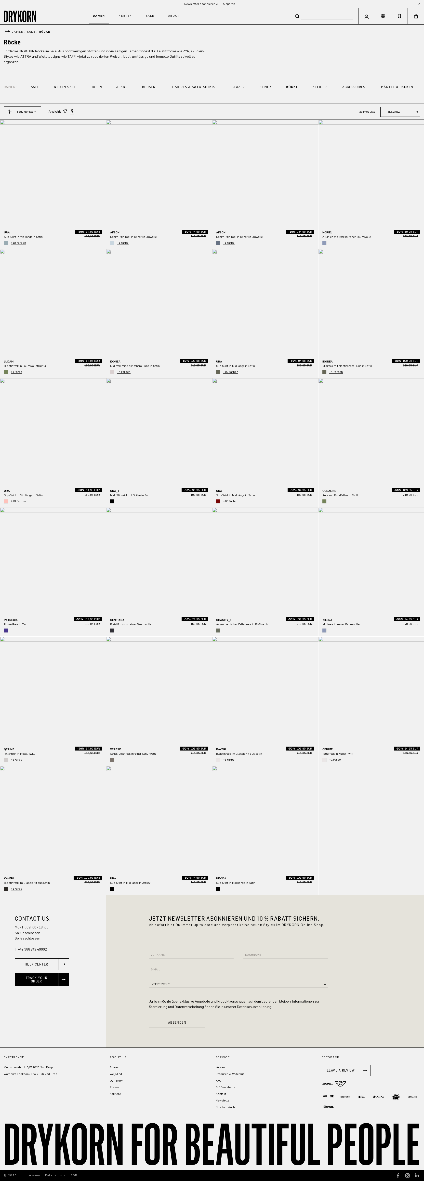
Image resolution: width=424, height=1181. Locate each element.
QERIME (9, 749)
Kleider (320, 87)
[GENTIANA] (159, 561)
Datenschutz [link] (55, 1175)
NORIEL (327, 232)
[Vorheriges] (3, 173)
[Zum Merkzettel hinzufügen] (100, 127)
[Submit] (297, 16)
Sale (35, 87)
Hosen (96, 87)
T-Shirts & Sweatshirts (193, 87)
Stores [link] (114, 1067)
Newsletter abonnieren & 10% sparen (210, 4)
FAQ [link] (218, 1080)
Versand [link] (221, 1067)
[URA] (53, 173)
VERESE (115, 749)
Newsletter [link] (223, 1100)
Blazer (238, 87)
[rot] (218, 501)
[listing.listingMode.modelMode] (72, 112)
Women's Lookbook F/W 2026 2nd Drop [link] (30, 1074)
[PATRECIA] (53, 561)
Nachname (253, 954)
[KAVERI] (265, 690)
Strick (266, 87)
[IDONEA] (159, 302)
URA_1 (114, 491)
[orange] (6, 501)
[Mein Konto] (366, 16)
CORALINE (329, 491)
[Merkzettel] (399, 16)
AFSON (114, 232)
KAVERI (221, 749)
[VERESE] (159, 690)
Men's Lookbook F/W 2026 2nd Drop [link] (28, 1067)
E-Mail (155, 969)
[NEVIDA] (265, 819)
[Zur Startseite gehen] (37, 16)
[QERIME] (53, 690)
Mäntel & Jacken (397, 87)
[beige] (112, 372)
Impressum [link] (31, 1175)
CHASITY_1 (224, 620)
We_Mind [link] (116, 1074)
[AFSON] (159, 173)
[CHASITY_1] (265, 561)
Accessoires (353, 87)
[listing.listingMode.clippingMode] (65, 111)
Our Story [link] (116, 1080)
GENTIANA (117, 620)
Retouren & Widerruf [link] (230, 1074)
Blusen (149, 87)
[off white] (218, 760)
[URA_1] (159, 431)
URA (7, 232)
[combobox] (323, 16)
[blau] (6, 243)
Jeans (121, 87)
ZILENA (327, 620)
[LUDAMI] (53, 302)
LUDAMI (9, 361)
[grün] (6, 372)
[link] (42, 964)
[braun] (218, 630)
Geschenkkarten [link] (227, 1107)
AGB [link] (73, 1175)
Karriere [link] (115, 1094)
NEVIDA (221, 878)
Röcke (292, 87)
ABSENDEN (177, 1022)
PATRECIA (11, 620)
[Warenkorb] (416, 16)
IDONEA (115, 361)
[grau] (6, 760)
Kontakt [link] (221, 1094)
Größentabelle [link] (225, 1087)
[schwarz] (112, 501)
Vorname (158, 954)
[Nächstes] (102, 173)
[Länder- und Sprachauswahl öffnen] (383, 16)
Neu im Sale (65, 87)
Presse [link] (114, 1087)
